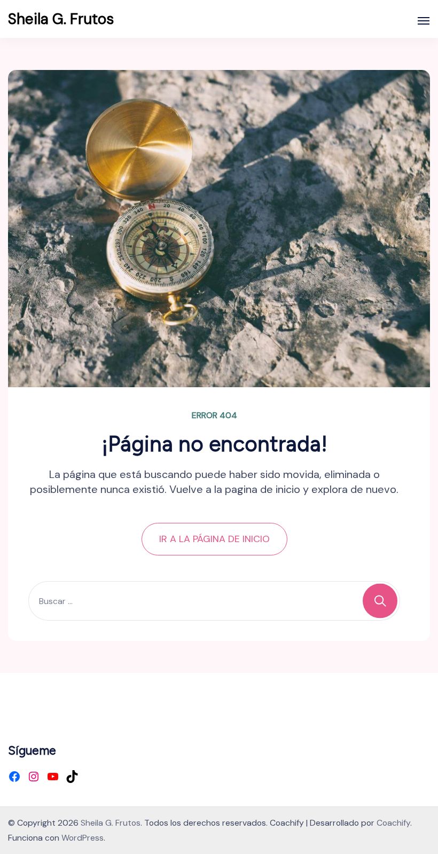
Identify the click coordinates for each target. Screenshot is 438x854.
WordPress (82, 837)
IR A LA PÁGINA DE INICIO (214, 538)
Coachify (393, 822)
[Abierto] (423, 20)
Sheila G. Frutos (61, 19)
